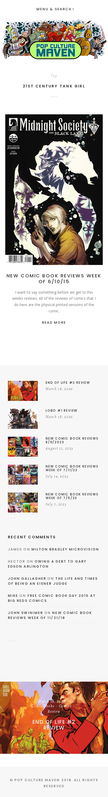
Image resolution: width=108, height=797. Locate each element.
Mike (13, 595)
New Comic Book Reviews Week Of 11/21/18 (50, 615)
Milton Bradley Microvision (65, 549)
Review (76, 191)
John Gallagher (27, 578)
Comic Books (43, 706)
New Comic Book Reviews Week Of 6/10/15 (54, 278)
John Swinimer (25, 612)
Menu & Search (54, 9)
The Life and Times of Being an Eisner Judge (53, 581)
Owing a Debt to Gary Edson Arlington (47, 564)
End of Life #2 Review (54, 724)
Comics (59, 191)
